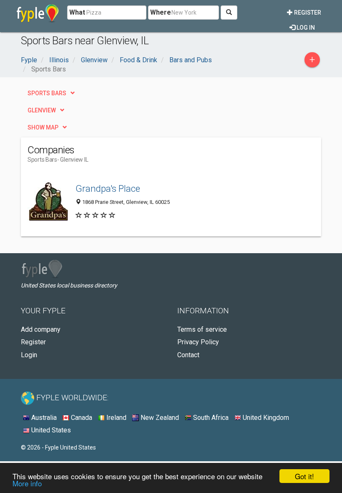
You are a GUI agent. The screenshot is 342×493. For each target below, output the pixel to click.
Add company (40, 329)
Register (307, 12)
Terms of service (202, 329)
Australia (43, 418)
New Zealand (159, 418)
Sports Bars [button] (47, 93)
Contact (188, 355)
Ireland (115, 418)
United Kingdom (265, 418)
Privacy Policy (198, 342)
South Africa (210, 418)
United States (50, 430)
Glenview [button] (42, 110)
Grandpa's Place (107, 188)
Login (29, 355)
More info (27, 483)
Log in (305, 27)
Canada (80, 418)
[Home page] (38, 12)
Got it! (304, 476)
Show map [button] (43, 127)
